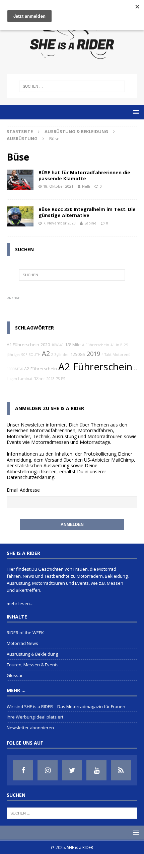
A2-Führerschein (40, 369)
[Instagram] (48, 770)
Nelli (86, 186)
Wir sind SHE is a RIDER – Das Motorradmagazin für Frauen (66, 706)
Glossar (15, 675)
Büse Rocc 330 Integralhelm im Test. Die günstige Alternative (87, 212)
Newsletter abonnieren (30, 728)
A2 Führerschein (95, 366)
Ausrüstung (22, 138)
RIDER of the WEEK (25, 633)
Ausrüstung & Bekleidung (76, 131)
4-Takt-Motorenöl (116, 354)
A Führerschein (95, 345)
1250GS (77, 354)
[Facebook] (23, 770)
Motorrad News (22, 643)
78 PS (60, 378)
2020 (45, 345)
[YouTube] (96, 770)
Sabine (90, 222)
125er (39, 378)
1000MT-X (15, 369)
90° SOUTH (31, 354)
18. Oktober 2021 (58, 186)
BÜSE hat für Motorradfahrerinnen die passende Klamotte (84, 175)
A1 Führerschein (23, 345)
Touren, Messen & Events (33, 665)
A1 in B (117, 345)
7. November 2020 (59, 222)
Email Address (22, 490)
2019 (93, 354)
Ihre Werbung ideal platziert (35, 717)
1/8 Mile (73, 345)
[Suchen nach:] (72, 86)
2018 (51, 378)
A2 (46, 353)
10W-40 (57, 345)
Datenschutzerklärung (30, 477)
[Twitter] (72, 770)
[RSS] (121, 770)
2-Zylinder (60, 354)
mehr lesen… (20, 603)
